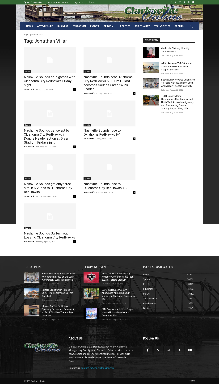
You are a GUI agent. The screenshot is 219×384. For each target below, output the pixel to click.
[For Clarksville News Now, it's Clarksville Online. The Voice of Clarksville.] (42, 347)
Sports (27, 71)
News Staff (29, 89)
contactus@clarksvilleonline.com (97, 367)
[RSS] (184, 2)
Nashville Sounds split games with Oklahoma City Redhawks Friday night (49, 81)
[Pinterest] (180, 2)
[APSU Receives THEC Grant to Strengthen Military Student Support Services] (151, 67)
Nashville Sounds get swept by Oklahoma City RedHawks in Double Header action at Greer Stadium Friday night (46, 136)
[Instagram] (175, 2)
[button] (191, 26)
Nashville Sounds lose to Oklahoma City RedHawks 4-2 (105, 186)
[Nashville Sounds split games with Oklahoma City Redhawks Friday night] (50, 60)
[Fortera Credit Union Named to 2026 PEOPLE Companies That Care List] (31, 293)
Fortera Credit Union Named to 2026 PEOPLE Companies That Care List (57, 293)
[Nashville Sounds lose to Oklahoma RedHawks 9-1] (109, 113)
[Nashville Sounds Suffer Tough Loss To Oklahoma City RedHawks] (50, 216)
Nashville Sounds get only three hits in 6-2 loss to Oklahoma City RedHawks (48, 188)
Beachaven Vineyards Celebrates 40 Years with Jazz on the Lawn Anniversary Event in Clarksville (178, 82)
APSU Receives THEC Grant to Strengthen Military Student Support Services (176, 66)
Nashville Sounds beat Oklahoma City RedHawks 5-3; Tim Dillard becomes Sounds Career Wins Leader (108, 83)
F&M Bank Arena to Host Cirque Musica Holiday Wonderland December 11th (117, 312)
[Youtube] (193, 2)
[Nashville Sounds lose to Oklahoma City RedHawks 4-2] (109, 167)
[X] (189, 2)
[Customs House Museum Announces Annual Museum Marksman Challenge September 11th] (91, 293)
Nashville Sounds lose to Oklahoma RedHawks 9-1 (102, 132)
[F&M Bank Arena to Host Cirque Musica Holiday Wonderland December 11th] (91, 313)
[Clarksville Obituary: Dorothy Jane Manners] (151, 52)
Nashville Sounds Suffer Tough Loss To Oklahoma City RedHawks (49, 235)
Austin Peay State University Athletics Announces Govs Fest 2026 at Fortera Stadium (117, 276)
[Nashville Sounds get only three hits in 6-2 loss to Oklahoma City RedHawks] (50, 167)
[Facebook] (171, 2)
